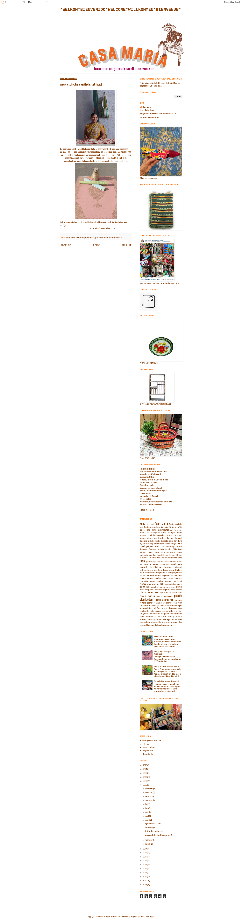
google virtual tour (162, 552)
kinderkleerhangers (146, 570)
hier (112, 160)
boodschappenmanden (156, 535)
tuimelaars (149, 616)
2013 (145, 872)
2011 (145, 880)
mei (146, 812)
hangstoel (160, 555)
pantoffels (154, 587)
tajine (180, 611)
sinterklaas (172, 608)
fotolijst (168, 549)
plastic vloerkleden (101, 237)
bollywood (143, 535)
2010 (145, 884)
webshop (156, 624)
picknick (179, 586)
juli (146, 804)
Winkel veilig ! (150, 827)
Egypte (171, 524)
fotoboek (161, 549)
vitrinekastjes (177, 619)
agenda (142, 529)
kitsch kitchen (168, 569)
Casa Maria (147, 107)
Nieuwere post (66, 244)
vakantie (179, 616)
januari (148, 843)
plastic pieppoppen (164, 596)
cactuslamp (178, 535)
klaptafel (178, 569)
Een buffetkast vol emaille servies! (166, 681)
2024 (145, 768)
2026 (145, 765)
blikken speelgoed (168, 532)
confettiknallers (159, 538)
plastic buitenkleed (77, 237)
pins (146, 590)
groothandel (144, 555)
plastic (167, 589)
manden (157, 578)
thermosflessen (176, 613)
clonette (150, 538)
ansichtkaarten (163, 529)
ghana (150, 552)
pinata (142, 589)
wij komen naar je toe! (152, 823)
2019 (145, 848)
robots (175, 603)
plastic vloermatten (115, 237)
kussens (158, 575)
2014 (145, 868)
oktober (148, 796)
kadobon (173, 561)
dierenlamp (178, 540)
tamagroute (144, 613)
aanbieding (166, 527)
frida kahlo (177, 549)
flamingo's (152, 549)
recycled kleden (159, 603)
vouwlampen (166, 622)
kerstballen (155, 567)
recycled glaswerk (146, 602)
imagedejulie (168, 557)
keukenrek (168, 567)
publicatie (178, 600)
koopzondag (155, 572)
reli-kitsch (169, 602)
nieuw (149, 584)
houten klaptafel (158, 557)
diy (141, 544)
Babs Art (150, 524)
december (149, 788)
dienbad (164, 540)
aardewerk (177, 527)
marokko (144, 581)
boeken (179, 532)
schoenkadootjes (146, 608)
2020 (145, 784)
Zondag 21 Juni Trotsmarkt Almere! (166, 666)
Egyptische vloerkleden (152, 527)
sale (152, 605)
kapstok (155, 564)
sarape (156, 605)
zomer (169, 624)
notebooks (155, 584)
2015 (145, 864)
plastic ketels (165, 592)
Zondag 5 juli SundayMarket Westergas (164, 652)
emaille (167, 543)
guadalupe (152, 554)
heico (166, 555)
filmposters (143, 549)
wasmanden (176, 622)
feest (157, 546)
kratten (142, 575)
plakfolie (151, 589)
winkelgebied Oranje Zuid (151, 740)
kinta (155, 570)
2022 (145, 776)
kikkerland (178, 567)
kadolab (179, 561)
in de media (177, 557)
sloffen (152, 611)
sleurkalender (144, 611)
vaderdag (171, 616)
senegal (164, 608)
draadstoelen (159, 543)
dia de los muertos (153, 541)
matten (160, 581)
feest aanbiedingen (168, 546)
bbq (148, 532)
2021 (145, 780)
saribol (162, 605)
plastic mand (177, 592)
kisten (160, 570)
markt (171, 578)
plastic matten (89, 237)
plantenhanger (160, 590)
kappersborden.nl (148, 747)
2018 (145, 852)
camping (143, 538)
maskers (152, 581)
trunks (142, 616)
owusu (148, 586)
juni (146, 808)
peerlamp (172, 587)
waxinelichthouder (146, 624)
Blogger (151, 916)
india (68, 237)
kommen (148, 572)
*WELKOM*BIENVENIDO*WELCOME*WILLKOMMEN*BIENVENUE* (120, 9)
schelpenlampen (176, 605)
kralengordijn (172, 572)
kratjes (179, 572)
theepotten (165, 613)
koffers (142, 572)
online (163, 584)
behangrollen (155, 533)
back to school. (176, 530)
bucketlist (169, 535)
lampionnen (166, 575)
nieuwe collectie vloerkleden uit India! (158, 834)
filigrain (179, 547)
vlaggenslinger (145, 622)
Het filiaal (145, 743)
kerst (173, 564)
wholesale (163, 625)
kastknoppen (164, 564)
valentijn (143, 619)
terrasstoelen (155, 613)
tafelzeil (174, 610)
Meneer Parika (147, 753)
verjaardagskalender (155, 619)
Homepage (96, 244)
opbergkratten (171, 584)
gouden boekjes (176, 552)
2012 (145, 876)
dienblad (170, 541)
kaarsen (166, 561)
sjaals (180, 608)
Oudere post (126, 244)
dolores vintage (148, 543)
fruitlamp (143, 552)
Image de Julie (147, 750)
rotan (180, 602)
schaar (167, 605)
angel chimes (151, 529)
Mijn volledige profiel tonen (149, 117)
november (149, 792)
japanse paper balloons (154, 561)
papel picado (163, 587)
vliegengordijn (156, 622)
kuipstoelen (150, 575)
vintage (166, 619)
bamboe (142, 532)
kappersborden (145, 564)
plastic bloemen (176, 590)
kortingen (163, 572)
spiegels (158, 610)
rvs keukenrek (145, 605)
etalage (173, 543)
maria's (165, 578)
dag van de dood (174, 537)
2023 (145, 772)
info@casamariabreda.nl (105, 228)
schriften (157, 608)
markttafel (178, 578)
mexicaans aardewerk (173, 581)
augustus (149, 800)
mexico (143, 584)
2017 (145, 856)
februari (148, 839)
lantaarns (174, 575)
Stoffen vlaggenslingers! (153, 831)
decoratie (143, 540)
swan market (166, 611)
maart (147, 820)
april (147, 815)
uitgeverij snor (160, 616)
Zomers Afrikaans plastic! (163, 636)
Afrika (142, 524)
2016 (145, 860)
